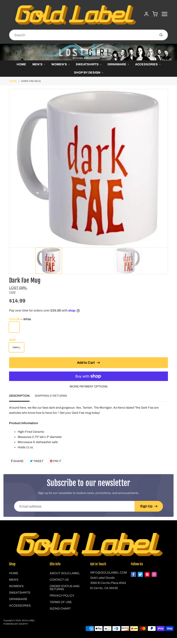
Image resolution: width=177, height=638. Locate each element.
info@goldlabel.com (108, 572)
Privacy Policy (62, 595)
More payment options (88, 386)
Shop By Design (87, 72)
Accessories (146, 64)
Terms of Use (61, 602)
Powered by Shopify (15, 624)
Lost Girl (18, 288)
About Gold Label (65, 573)
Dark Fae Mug (31, 81)
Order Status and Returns (64, 588)
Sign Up (146, 506)
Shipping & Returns (51, 395)
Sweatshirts (87, 64)
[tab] (22, 397)
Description (19, 395)
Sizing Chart (60, 608)
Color (20, 319)
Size (12, 340)
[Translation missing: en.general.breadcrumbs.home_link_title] (88, 52)
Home (21, 64)
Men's (37, 64)
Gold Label (28, 620)
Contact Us (59, 579)
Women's (59, 64)
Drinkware (116, 64)
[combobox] (82, 35)
